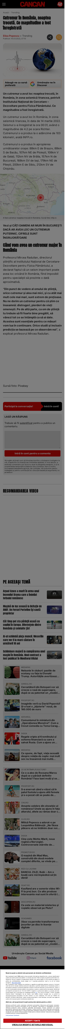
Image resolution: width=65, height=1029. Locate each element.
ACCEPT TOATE (32, 1021)
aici (36, 992)
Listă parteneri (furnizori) (12, 1015)
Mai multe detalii (16, 982)
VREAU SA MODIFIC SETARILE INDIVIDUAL (32, 1025)
